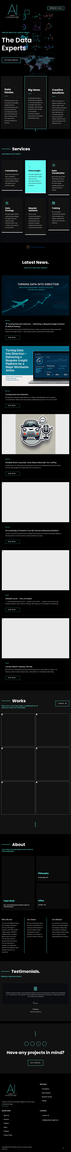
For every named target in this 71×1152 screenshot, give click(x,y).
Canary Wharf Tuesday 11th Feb (18, 666)
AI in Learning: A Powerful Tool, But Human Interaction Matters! (32, 530)
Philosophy (43, 873)
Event (7, 595)
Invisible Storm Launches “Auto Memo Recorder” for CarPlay (31, 462)
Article (7, 320)
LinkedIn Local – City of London (18, 598)
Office (41, 900)
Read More (12, 337)
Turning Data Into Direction (16, 394)
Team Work (9, 901)
